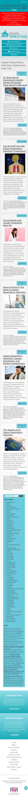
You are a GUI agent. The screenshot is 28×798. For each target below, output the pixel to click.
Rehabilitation (10, 601)
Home (14, 742)
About (14, 745)
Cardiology (9, 520)
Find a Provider (14, 747)
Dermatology (10, 535)
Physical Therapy (11, 592)
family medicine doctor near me (15, 411)
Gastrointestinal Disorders (13, 549)
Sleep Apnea (10, 605)
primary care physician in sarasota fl (14, 672)
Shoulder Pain (10, 603)
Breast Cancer (10, 515)
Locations (14, 764)
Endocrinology (11, 539)
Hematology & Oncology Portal (15, 45)
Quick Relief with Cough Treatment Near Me (12, 223)
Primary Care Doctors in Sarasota (11, 661)
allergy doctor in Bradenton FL (17, 407)
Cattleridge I (7, 19)
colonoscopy (8, 636)
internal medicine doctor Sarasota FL (16, 414)
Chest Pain (9, 523)
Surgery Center (14, 755)
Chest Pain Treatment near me (10, 203)
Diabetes (9, 536)
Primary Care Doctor (14, 338)
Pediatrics (9, 587)
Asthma (9, 512)
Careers (14, 760)
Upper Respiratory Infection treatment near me (14, 134)
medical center (6, 133)
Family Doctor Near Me (10, 271)
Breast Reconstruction (13, 517)
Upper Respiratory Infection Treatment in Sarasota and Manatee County (14, 206)
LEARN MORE (14, 10)
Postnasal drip (20, 273)
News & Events (14, 762)
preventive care (7, 274)
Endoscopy (10, 541)
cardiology (11, 634)
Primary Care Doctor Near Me (12, 658)
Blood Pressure (11, 513)
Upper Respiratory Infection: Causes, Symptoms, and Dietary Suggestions (14, 360)
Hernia (8, 561)
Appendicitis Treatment (13, 508)
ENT (8, 543)
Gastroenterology (11, 548)
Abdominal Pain (11, 502)
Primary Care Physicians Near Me (13, 683)
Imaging (9, 569)
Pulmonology (10, 600)
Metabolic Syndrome (12, 580)
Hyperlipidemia (11, 564)
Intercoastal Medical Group (19, 336)
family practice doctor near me (11, 639)
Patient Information (14, 757)
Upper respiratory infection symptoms (12, 341)
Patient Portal (15, 48)
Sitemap (14, 769)
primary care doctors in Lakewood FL (13, 659)
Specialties (14, 752)
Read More (22, 125)
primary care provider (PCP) (9, 205)
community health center (15, 128)
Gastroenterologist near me (10, 641)
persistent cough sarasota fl (9, 273)
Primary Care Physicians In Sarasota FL (14, 681)
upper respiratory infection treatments (14, 344)
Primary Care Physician (13, 598)
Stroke (8, 608)
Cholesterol (10, 525)
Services (14, 750)
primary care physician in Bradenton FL (14, 338)
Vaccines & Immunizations (14, 614)
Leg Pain (9, 575)
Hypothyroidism (11, 567)
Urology (9, 613)
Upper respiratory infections (15, 201)
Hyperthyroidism (11, 566)
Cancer (8, 518)
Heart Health (10, 559)
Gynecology (10, 552)
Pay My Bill (15, 54)
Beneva (18, 24)
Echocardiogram (11, 538)
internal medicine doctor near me (14, 482)
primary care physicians (15, 678)
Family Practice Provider (13, 544)
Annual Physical (11, 507)
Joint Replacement (12, 572)
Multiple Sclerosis (11, 582)
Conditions (11, 335)
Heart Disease (10, 557)
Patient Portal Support (15, 51)
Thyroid (9, 610)
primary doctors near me (9, 685)
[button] (26, 788)
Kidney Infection (11, 574)
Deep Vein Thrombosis (13, 533)
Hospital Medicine (11, 562)
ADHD (8, 504)
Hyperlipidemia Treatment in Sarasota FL (16, 642)
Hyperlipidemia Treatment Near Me (10, 644)
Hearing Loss (10, 556)
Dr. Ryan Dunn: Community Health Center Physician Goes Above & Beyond (15, 81)
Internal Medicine (13, 406)
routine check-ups (22, 133)
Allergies (9, 505)
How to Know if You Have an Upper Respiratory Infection (14, 290)
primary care (6, 338)
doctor (13, 636)
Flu (7, 546)
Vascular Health (11, 618)
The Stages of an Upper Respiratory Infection (12, 432)
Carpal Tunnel (10, 521)
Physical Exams (11, 590)
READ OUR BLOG (14, 709)
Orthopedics (10, 585)
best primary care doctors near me (18, 202)
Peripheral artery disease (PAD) (15, 588)
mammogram (10, 579)
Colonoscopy (10, 526)
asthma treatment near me (16, 410)
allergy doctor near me (8, 409)
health (11, 336)
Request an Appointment (15, 41)
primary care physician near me (16, 340)
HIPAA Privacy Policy (14, 767)
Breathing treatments (15, 267)
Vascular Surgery (11, 619)
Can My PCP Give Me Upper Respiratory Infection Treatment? (14, 148)
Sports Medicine (11, 606)
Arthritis (9, 510)
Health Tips (10, 554)
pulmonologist (14, 133)
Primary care (10, 595)
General (11, 266)
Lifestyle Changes (21, 271)
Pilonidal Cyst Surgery (13, 593)
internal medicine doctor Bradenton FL (12, 481)
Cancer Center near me (10, 633)
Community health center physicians (17, 132)
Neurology (9, 583)
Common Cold (10, 528)
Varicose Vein (10, 616)
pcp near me (21, 203)
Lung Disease (10, 577)
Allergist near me (11, 628)
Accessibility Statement (14, 778)
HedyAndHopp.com (16, 794)
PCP (8, 654)
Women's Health (11, 621)
